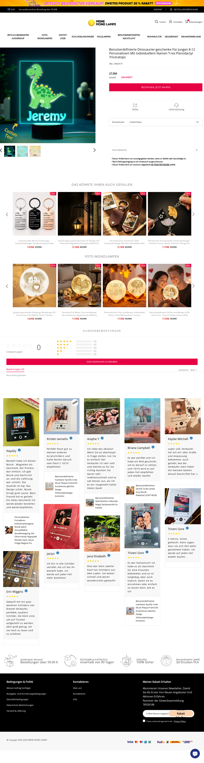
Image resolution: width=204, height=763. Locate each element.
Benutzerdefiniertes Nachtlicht (129, 37)
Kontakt (158, 9)
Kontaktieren (79, 693)
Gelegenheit (171, 36)
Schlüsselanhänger (83, 36)
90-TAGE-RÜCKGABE (160, 164)
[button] (7, 94)
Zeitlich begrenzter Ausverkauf (18, 37)
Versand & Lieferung (16, 710)
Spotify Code (63, 37)
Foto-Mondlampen (44, 37)
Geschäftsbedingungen (17, 699)
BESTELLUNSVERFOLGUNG (183, 9)
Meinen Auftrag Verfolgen (19, 688)
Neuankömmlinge (191, 36)
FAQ (75, 699)
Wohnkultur (154, 36)
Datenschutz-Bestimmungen (20, 705)
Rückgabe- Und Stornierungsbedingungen (26, 693)
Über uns (77, 688)
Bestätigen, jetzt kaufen (155, 87)
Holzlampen (104, 36)
